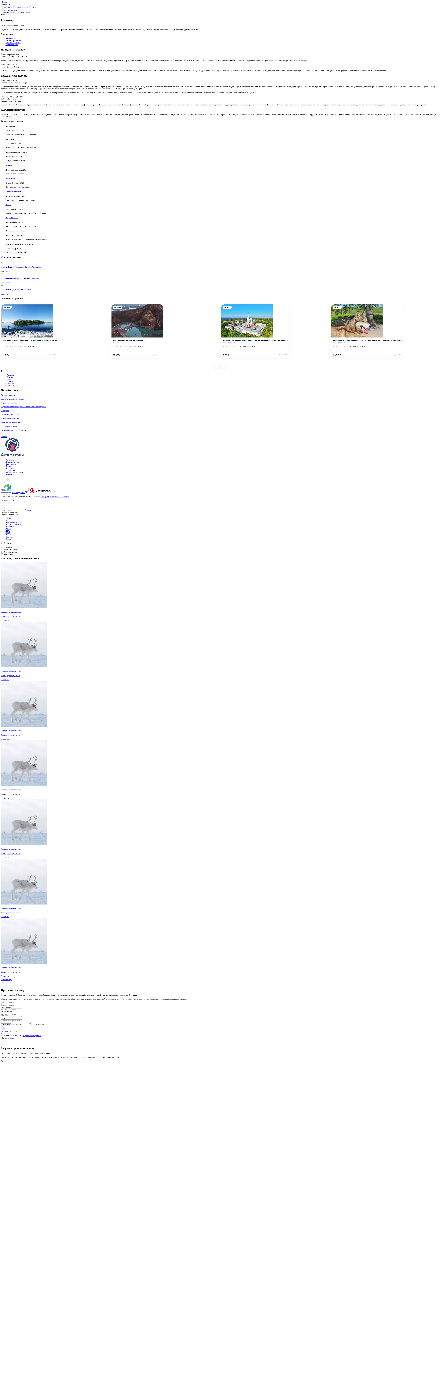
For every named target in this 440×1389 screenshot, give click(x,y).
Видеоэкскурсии (12, 464)
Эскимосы (10, 535)
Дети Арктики (11, 522)
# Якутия (9, 377)
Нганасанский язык (13, 524)
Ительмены (10, 527)
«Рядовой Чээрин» (12, 218)
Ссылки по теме (12, 45)
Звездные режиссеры (14, 41)
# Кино (8, 379)
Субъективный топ (13, 43)
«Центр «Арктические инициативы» (54, 497)
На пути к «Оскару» (13, 38)
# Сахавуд (9, 381)
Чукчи (8, 533)
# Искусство (10, 385)
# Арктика (10, 375)
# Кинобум (10, 383)
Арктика (9, 520)
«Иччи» (8, 205)
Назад (4, 2)
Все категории (9, 543)
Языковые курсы (12, 462)
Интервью (10, 468)
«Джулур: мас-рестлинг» (14, 191)
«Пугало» (9, 165)
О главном (10, 460)
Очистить (28, 510)
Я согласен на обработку (22, 1036)
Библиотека (10, 470)
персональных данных (32, 1036)
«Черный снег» (11, 178)
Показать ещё (6, 980)
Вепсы (8, 539)
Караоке (9, 466)
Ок (2, 1061)
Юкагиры (9, 537)
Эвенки (8, 529)
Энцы (8, 531)
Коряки (8, 518)
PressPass (12, 500)
